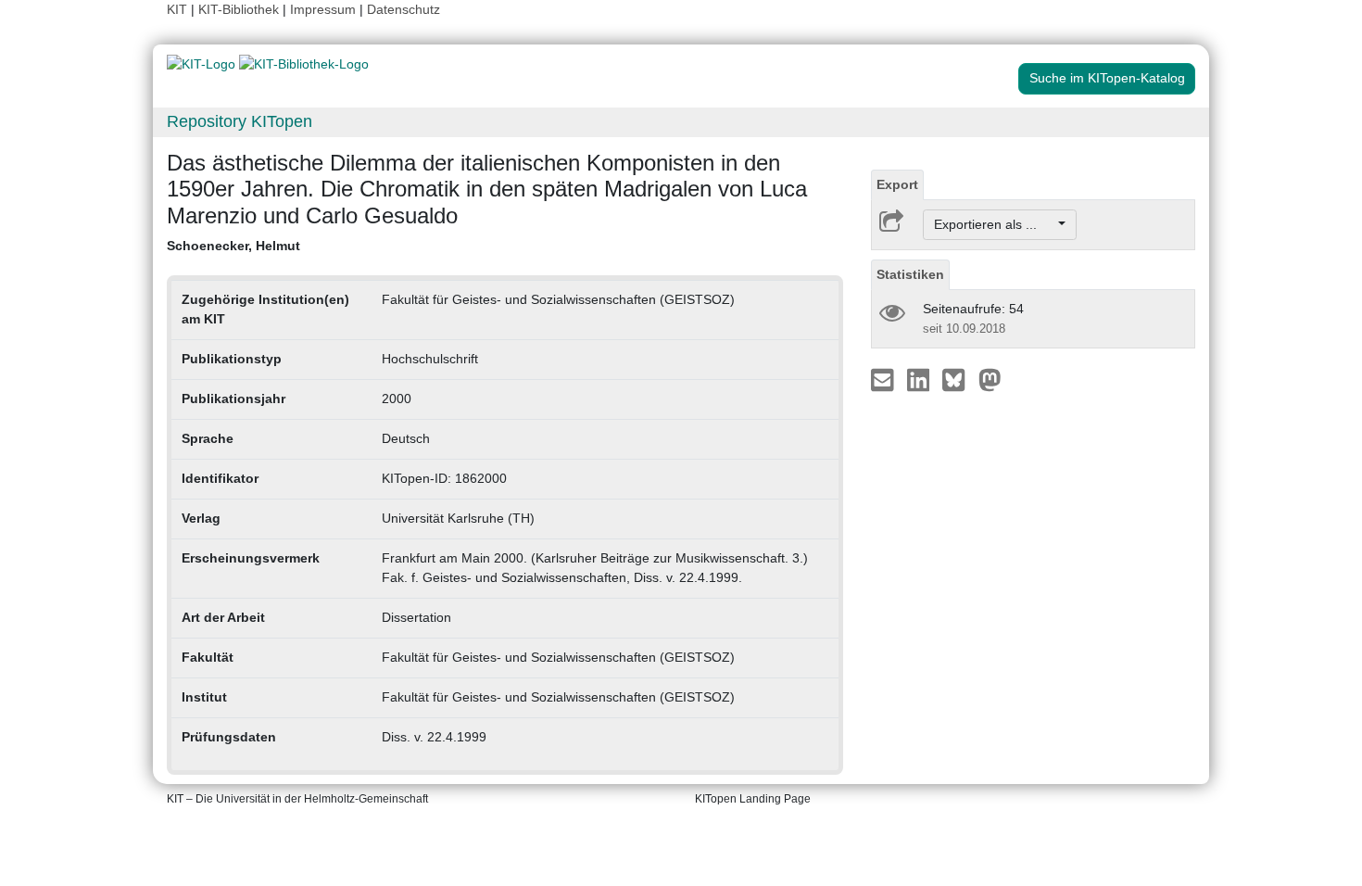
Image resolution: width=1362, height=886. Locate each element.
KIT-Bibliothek (240, 9)
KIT (177, 9)
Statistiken (910, 274)
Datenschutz (403, 9)
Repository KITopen (239, 121)
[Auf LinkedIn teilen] (920, 379)
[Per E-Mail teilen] (884, 379)
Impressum (323, 9)
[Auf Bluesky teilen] (958, 379)
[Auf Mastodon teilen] (990, 379)
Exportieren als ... (994, 224)
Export (897, 184)
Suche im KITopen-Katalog (1107, 77)
